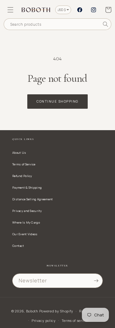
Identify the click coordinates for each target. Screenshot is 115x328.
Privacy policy (44, 320)
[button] (10, 10)
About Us (19, 153)
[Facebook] (79, 10)
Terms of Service (24, 164)
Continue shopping (57, 101)
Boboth (32, 311)
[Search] (105, 24)
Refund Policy (22, 176)
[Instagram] (93, 10)
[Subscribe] (96, 280)
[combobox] (57, 24)
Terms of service (75, 320)
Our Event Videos (25, 234)
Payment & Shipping (27, 188)
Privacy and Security (27, 211)
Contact (18, 246)
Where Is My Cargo (26, 222)
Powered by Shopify (56, 311)
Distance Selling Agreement (32, 199)
